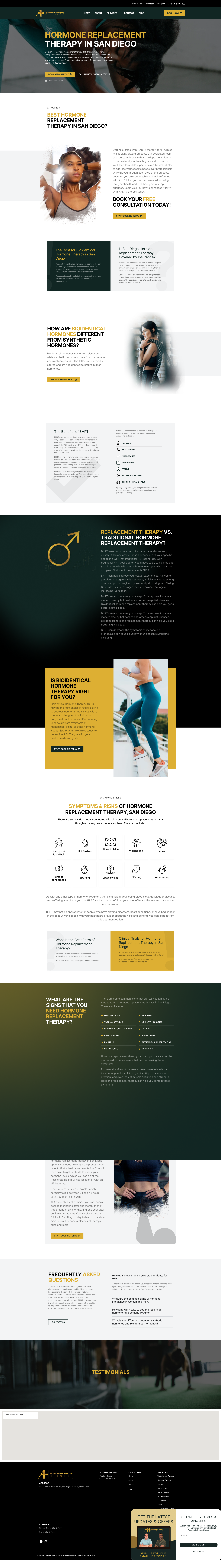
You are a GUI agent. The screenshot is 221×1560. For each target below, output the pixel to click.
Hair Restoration (163, 1496)
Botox (159, 1505)
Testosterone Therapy (165, 1476)
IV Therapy (161, 1500)
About (130, 1480)
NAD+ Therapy (163, 1492)
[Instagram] (46, 1542)
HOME (87, 13)
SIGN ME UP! (199, 1545)
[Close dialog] (218, 1511)
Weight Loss (162, 1488)
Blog (130, 1489)
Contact (131, 1484)
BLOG (141, 13)
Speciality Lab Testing (165, 1509)
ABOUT (98, 13)
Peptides (160, 1484)
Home (130, 1476)
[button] (54, 81)
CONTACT (129, 13)
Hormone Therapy (164, 1480)
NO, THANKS (198, 1552)
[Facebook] (41, 1542)
